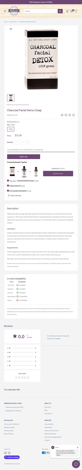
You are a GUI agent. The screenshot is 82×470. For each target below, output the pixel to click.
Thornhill (11, 285)
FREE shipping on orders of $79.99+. (41, 2)
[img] (12, 122)
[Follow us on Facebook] (5, 453)
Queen (10, 300)
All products (13, 21)
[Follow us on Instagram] (9, 453)
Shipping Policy (9, 427)
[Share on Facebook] (62, 114)
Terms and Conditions (11, 424)
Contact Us (53, 308)
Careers (47, 440)
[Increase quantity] (28, 142)
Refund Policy (9, 434)
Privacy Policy (8, 430)
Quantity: (10, 142)
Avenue (10, 293)
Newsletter (48, 427)
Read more (15, 266)
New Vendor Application (52, 437)
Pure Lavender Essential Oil (17, 191)
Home (6, 21)
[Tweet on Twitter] (69, 114)
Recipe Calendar (50, 434)
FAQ (45, 410)
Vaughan (11, 289)
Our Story (47, 407)
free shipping (38, 150)
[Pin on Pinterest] (65, 114)
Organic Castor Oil (14, 185)
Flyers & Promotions (51, 430)
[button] (22, 348)
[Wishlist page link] (75, 11)
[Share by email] (73, 114)
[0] (71, 11)
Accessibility (48, 424)
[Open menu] (5, 11)
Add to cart (24, 157)
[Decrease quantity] (17, 142)
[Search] (60, 11)
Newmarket (12, 296)
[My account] (67, 11)
